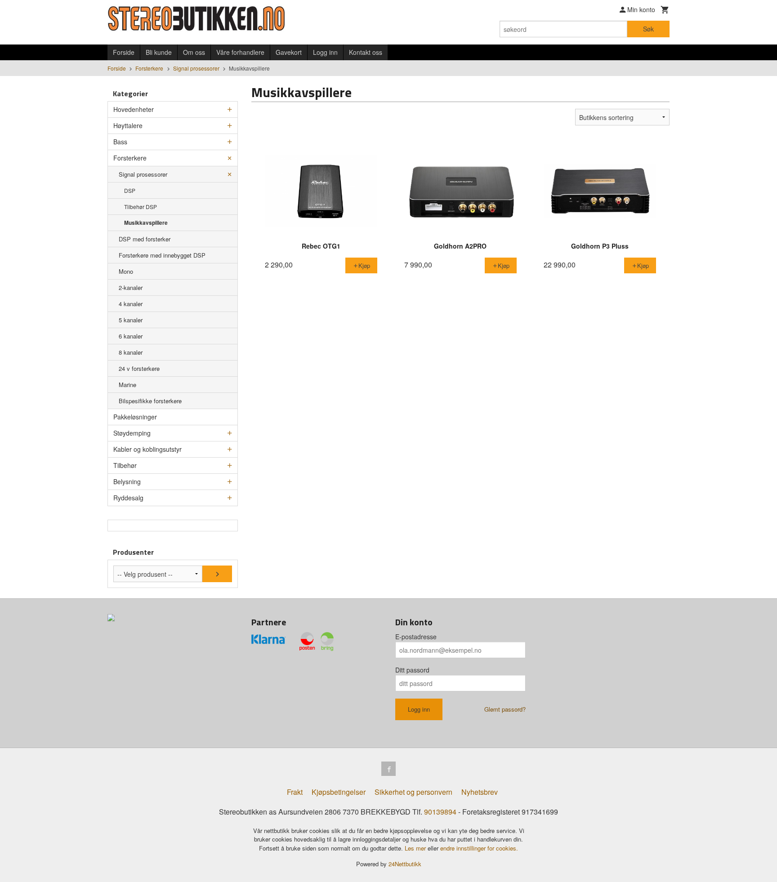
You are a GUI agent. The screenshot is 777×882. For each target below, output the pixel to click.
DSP (129, 190)
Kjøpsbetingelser (339, 792)
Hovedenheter (133, 109)
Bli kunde (159, 52)
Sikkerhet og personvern (413, 792)
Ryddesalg (128, 497)
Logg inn (325, 52)
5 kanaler (131, 320)
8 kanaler (131, 352)
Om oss (194, 52)
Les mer (416, 848)
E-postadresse (416, 636)
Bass (120, 141)
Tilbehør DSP (140, 206)
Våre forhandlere (240, 52)
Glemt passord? (505, 709)
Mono (126, 271)
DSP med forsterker (144, 239)
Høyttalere (128, 125)
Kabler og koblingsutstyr (147, 449)
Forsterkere (130, 157)
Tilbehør (125, 465)
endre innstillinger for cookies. (479, 848)
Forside (123, 52)
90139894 (440, 811)
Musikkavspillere (146, 222)
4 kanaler (131, 303)
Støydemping (132, 432)
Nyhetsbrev (479, 792)
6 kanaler (131, 336)
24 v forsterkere (139, 368)
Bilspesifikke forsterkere (150, 400)
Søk (648, 28)
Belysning (127, 481)
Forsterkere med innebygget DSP (162, 255)
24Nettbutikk (404, 864)
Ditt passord (412, 669)
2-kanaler (131, 287)
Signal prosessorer (143, 174)
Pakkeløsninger (135, 416)
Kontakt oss (365, 52)
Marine (127, 384)
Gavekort (289, 52)
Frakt (295, 792)
